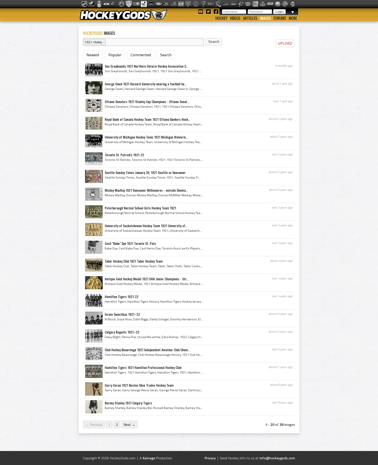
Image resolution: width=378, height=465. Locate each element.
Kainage (149, 458)
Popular (114, 55)
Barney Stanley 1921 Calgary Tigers (128, 402)
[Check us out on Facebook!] (216, 11)
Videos (235, 18)
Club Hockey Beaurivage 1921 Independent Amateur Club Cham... (147, 349)
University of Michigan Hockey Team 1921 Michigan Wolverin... (146, 137)
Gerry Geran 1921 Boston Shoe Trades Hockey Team (139, 385)
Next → (129, 424)
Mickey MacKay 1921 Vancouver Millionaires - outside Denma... (146, 190)
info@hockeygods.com (277, 458)
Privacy (210, 458)
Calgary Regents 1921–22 (122, 332)
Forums (280, 18)
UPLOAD (285, 43)
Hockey (221, 18)
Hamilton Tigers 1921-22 (121, 296)
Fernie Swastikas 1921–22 (122, 314)
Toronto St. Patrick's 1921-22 (124, 154)
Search (166, 55)
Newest (92, 55)
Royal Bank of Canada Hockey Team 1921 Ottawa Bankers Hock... (147, 119)
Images (265, 18)
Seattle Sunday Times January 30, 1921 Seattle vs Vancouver (145, 172)
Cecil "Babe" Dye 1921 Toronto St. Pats (130, 243)
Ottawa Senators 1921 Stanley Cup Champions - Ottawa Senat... (147, 101)
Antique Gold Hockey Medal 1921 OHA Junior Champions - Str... (146, 278)
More (293, 18)
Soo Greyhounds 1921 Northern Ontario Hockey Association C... (146, 66)
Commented (141, 55)
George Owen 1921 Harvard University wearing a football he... (145, 83)
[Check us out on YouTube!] (201, 11)
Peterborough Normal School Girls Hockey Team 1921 (140, 208)
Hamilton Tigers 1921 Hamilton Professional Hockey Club (143, 367)
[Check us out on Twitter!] (209, 11)
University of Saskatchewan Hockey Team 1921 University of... (146, 225)
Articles (250, 18)
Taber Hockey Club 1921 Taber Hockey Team (134, 261)
